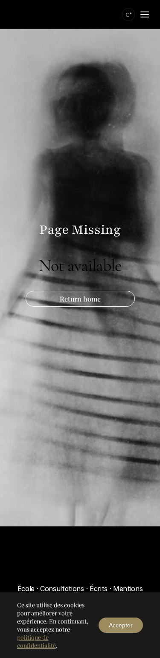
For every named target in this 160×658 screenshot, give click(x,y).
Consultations (63, 588)
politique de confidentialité (36, 641)
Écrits (100, 588)
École (26, 588)
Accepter (121, 625)
